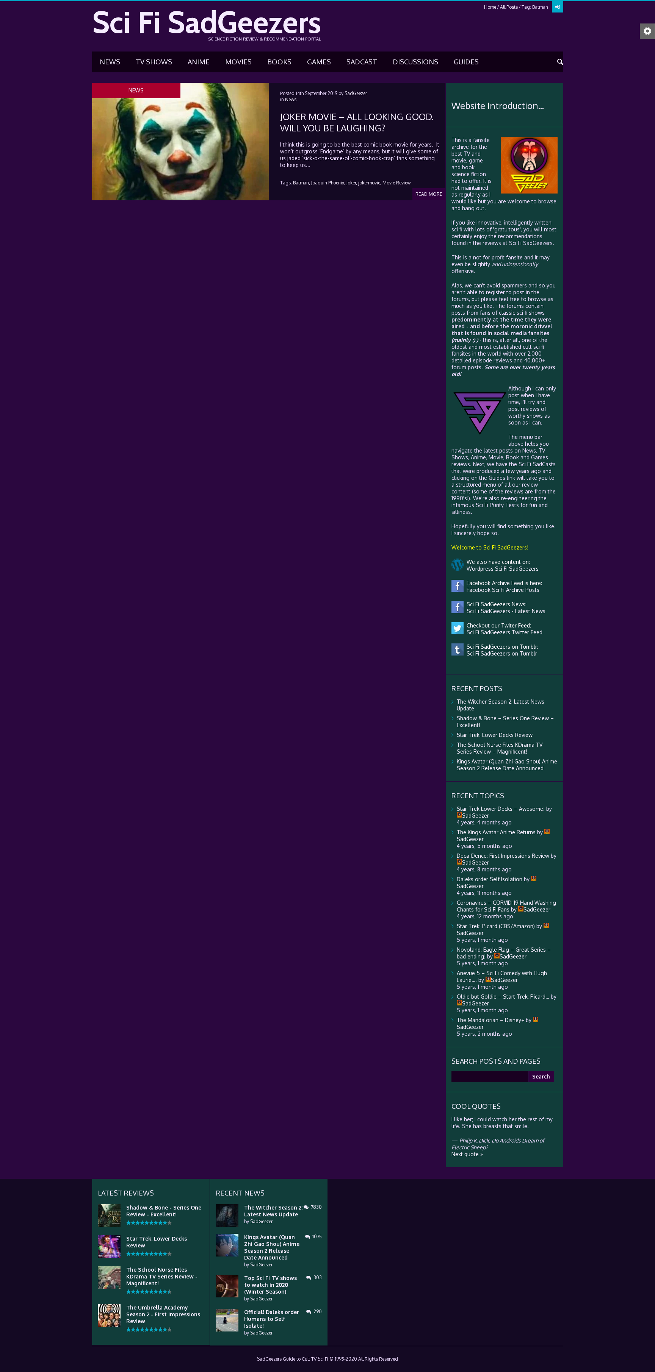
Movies (238, 62)
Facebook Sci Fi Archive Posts (501, 590)
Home (490, 7)
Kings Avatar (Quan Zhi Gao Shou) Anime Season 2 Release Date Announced (507, 764)
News (110, 62)
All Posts (509, 7)
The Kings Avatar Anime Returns (496, 832)
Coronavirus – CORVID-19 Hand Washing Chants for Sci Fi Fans (506, 906)
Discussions (415, 62)
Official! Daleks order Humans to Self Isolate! (271, 1319)
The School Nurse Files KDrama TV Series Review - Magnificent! (161, 1276)
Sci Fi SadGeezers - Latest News (504, 611)
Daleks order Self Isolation (489, 879)
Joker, (351, 183)
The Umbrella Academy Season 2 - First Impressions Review (163, 1314)
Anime (199, 62)
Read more (428, 194)
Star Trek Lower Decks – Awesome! (501, 808)
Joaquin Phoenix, (328, 183)
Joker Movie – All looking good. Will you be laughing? (357, 122)
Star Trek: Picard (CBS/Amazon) (496, 926)
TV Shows (154, 62)
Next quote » (467, 1154)
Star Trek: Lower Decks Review (495, 735)
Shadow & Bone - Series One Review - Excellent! (163, 1210)
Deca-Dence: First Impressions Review (503, 855)
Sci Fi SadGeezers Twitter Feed (503, 632)
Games (319, 62)
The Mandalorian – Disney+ (490, 1020)
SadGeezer (356, 93)
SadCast (361, 62)
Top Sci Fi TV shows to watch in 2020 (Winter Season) (270, 1285)
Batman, (301, 183)
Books (279, 62)
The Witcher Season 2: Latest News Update (273, 1210)
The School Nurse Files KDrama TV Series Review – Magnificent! (499, 748)
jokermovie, (369, 183)
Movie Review (396, 183)
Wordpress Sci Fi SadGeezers (501, 568)
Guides (466, 62)
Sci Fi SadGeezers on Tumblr (500, 653)
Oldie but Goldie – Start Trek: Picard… (503, 996)
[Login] (557, 6)
